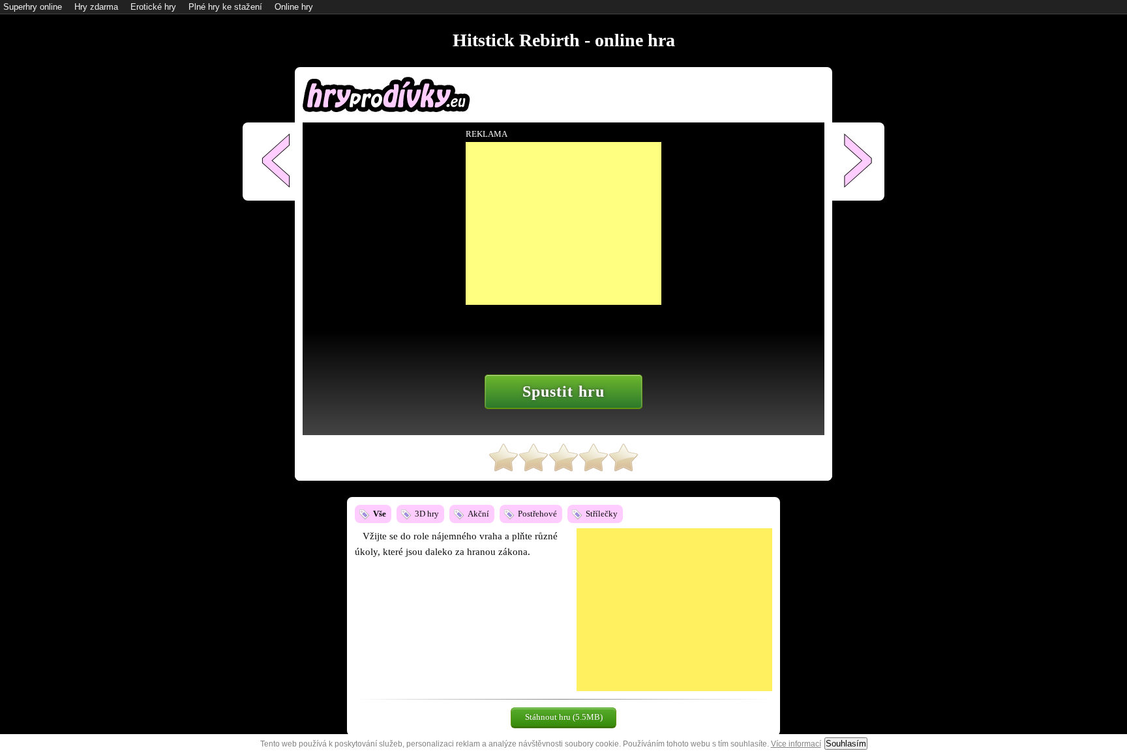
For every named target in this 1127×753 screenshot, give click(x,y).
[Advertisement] (674, 609)
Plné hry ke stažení (225, 7)
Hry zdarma (96, 7)
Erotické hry (153, 7)
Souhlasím (846, 743)
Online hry (294, 7)
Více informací (796, 743)
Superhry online (32, 7)
